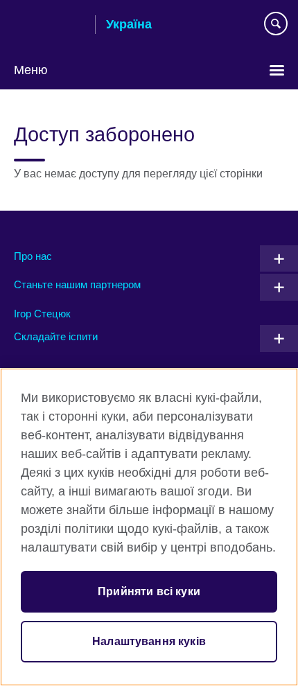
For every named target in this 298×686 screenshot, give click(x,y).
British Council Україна (49, 25)
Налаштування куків (149, 641)
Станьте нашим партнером (77, 284)
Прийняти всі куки (149, 591)
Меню (31, 70)
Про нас (33, 256)
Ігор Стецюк (42, 313)
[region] (149, 527)
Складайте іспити (56, 336)
